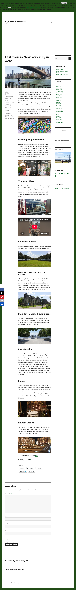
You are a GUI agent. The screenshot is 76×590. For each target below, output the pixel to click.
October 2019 (59, 110)
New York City (8, 107)
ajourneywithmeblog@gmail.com (62, 188)
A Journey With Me (15, 21)
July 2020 (58, 99)
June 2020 (58, 100)
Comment (8, 493)
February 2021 (59, 88)
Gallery (67, 22)
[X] (2, 293)
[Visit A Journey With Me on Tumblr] (57, 173)
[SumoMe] (2, 304)
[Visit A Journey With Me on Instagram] (55, 176)
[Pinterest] (2, 297)
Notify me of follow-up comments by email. (15, 539)
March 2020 (58, 105)
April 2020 (58, 103)
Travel (6, 100)
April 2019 (58, 116)
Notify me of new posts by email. (12, 542)
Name (7, 516)
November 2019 (59, 108)
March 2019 (58, 117)
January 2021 (59, 89)
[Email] (2, 300)
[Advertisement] (38, 44)
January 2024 (59, 85)
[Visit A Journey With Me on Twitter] (68, 173)
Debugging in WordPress (33, 7)
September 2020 (59, 96)
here (36, 455)
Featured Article (58, 22)
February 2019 (59, 119)
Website (7, 530)
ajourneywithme (9, 96)
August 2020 (59, 97)
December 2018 (59, 122)
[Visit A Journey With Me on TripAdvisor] (59, 173)
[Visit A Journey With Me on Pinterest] (62, 173)
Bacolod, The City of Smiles (62, 74)
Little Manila (11, 105)
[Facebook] (2, 289)
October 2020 (59, 94)
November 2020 (59, 92)
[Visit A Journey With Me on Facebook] (55, 173)
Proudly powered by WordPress (22, 583)
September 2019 (59, 111)
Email (7, 523)
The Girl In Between (62, 140)
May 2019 (58, 114)
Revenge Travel (59, 69)
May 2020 (58, 102)
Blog (50, 22)
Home (43, 22)
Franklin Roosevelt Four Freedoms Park (9, 104)
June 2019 (58, 113)
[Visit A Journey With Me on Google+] (65, 173)
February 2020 (59, 107)
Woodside (11, 118)
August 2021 (59, 86)
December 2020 (59, 91)
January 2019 (59, 121)
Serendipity (8, 112)
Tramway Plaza (8, 115)
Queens (7, 109)
